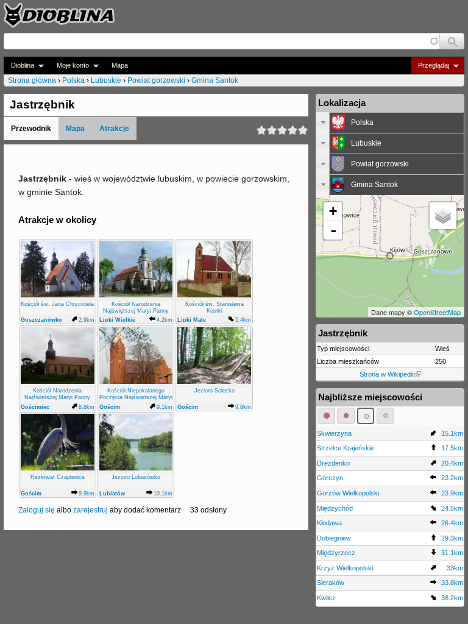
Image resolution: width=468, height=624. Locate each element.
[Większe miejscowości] (366, 416)
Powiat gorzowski (156, 80)
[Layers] (443, 215)
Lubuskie (106, 80)
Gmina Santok (214, 80)
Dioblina (19, 65)
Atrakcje (114, 128)
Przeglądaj (430, 65)
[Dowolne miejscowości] (385, 416)
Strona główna (32, 80)
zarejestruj (90, 510)
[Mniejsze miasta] (346, 416)
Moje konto (69, 65)
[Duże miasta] (326, 416)
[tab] (390, 122)
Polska (73, 80)
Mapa (120, 65)
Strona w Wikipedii (386, 374)
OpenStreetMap (437, 312)
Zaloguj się (36, 510)
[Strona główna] (59, 15)
